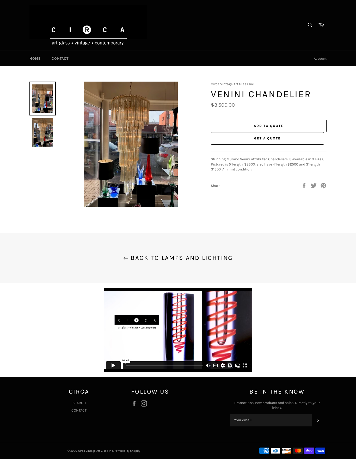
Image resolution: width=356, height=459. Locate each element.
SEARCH (79, 403)
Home (34, 58)
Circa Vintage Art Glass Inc (95, 450)
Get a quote (267, 138)
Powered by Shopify (127, 450)
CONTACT (60, 58)
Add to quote (268, 126)
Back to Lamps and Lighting (180, 257)
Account (320, 58)
